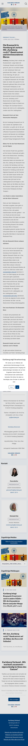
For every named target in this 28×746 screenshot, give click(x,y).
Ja (17, 387)
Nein (11, 387)
